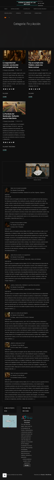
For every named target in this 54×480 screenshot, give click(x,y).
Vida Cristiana (12, 146)
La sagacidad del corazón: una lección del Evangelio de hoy (10, 65)
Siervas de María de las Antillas (27, 3)
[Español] (5, 17)
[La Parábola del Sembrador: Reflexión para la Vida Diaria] (14, 108)
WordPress (48, 474)
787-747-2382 (41, 3)
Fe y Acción (5, 93)
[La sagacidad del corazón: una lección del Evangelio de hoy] (14, 57)
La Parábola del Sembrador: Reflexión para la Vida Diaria (11, 116)
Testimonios (40, 5)
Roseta (42, 474)
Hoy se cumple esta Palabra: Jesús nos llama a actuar (36, 65)
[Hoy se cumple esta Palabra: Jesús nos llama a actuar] (40, 57)
